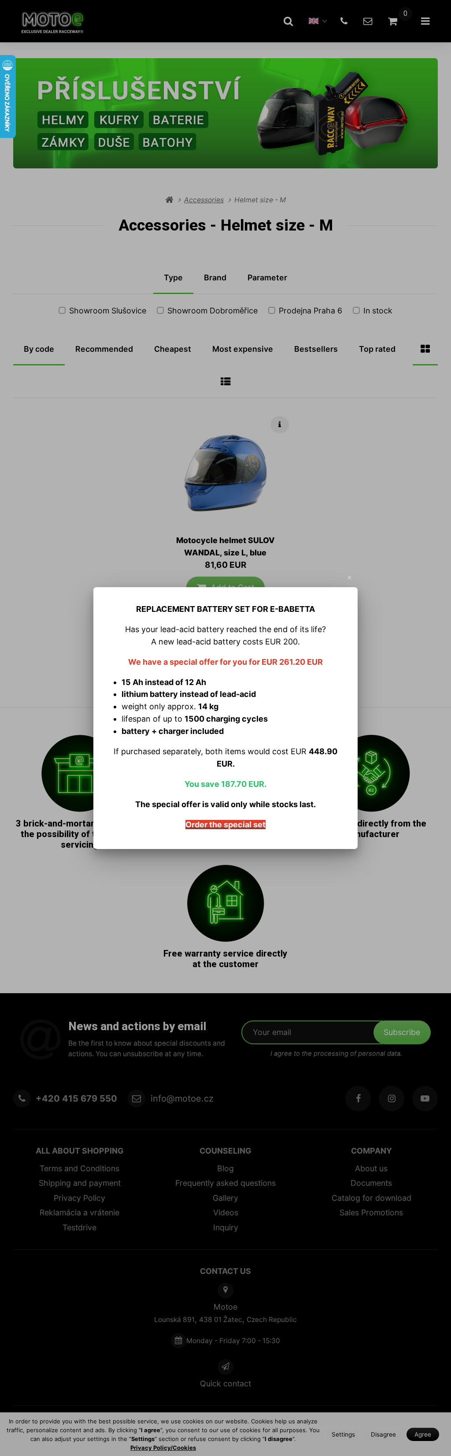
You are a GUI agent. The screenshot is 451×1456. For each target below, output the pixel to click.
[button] (349, 577)
